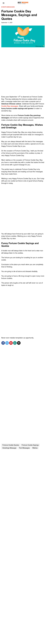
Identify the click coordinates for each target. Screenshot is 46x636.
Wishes (35, 448)
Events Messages (8, 7)
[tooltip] (3, 343)
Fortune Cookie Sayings (30, 445)
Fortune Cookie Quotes (10, 445)
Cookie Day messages (9, 106)
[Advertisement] (23, 73)
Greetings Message (9, 448)
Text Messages (24, 448)
